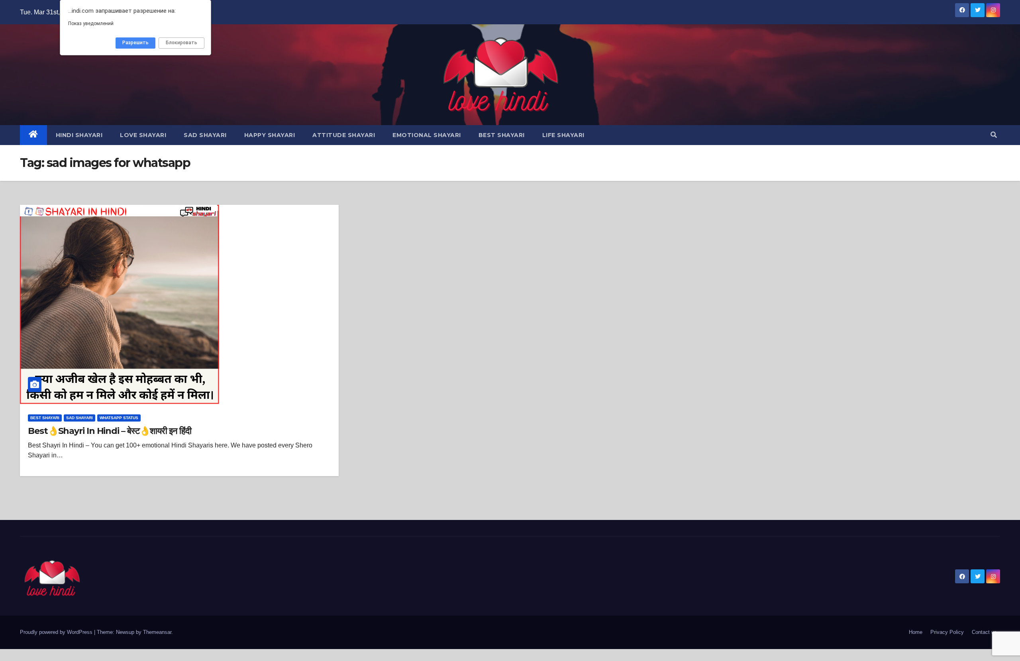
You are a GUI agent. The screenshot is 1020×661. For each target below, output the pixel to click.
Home (915, 632)
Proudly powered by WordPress (57, 632)
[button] (994, 134)
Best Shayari (502, 135)
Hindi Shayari (79, 135)
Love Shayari (143, 135)
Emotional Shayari (426, 135)
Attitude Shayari (343, 135)
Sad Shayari (205, 135)
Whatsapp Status (119, 418)
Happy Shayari (269, 135)
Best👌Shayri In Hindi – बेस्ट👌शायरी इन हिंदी (109, 431)
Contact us (984, 632)
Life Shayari (563, 135)
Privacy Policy (947, 632)
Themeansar (157, 632)
